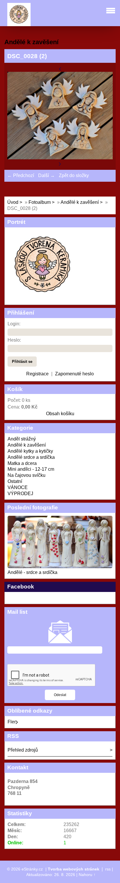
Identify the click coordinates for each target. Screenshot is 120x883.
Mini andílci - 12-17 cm (31, 469)
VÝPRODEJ (20, 493)
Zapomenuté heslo (74, 373)
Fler (12, 721)
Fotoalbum (40, 202)
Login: (14, 323)
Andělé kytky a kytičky (30, 451)
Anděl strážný (22, 438)
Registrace (37, 373)
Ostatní (15, 481)
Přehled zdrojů (23, 750)
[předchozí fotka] (60, 68)
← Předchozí (20, 175)
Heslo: (14, 340)
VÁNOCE (18, 487)
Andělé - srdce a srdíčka (32, 572)
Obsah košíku (60, 413)
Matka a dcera (22, 463)
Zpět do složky (74, 175)
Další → (46, 175)
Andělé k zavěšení (80, 202)
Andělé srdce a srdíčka (31, 457)
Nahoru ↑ (87, 874)
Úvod (12, 202)
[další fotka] (60, 163)
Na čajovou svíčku (26, 475)
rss (108, 869)
